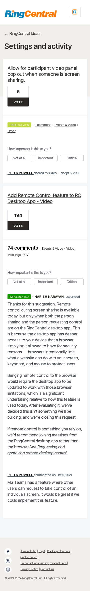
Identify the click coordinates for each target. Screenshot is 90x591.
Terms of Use (28, 551)
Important (48, 158)
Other (12, 131)
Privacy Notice (29, 569)
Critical (75, 158)
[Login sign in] (75, 12)
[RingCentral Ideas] (30, 14)
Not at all (22, 158)
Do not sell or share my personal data (43, 563)
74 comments (23, 248)
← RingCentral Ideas (22, 33)
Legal (41, 551)
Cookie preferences (58, 551)
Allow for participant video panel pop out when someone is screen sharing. (44, 74)
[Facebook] (10, 551)
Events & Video (65, 125)
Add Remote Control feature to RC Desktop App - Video (44, 198)
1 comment (43, 125)
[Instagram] (10, 569)
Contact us (47, 569)
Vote (18, 102)
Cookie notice (28, 557)
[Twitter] (10, 560)
